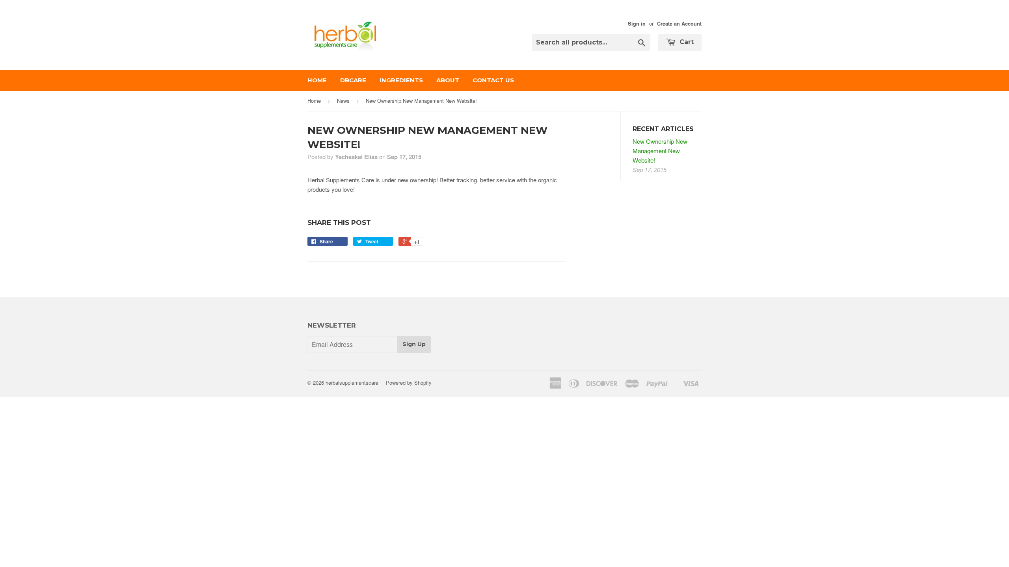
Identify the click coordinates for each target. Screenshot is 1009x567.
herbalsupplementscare (352, 382)
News (343, 100)
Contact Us (493, 80)
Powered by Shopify (409, 382)
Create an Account (679, 23)
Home (317, 80)
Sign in (637, 23)
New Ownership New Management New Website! (660, 150)
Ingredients (401, 80)
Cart (686, 42)
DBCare (353, 80)
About (447, 80)
